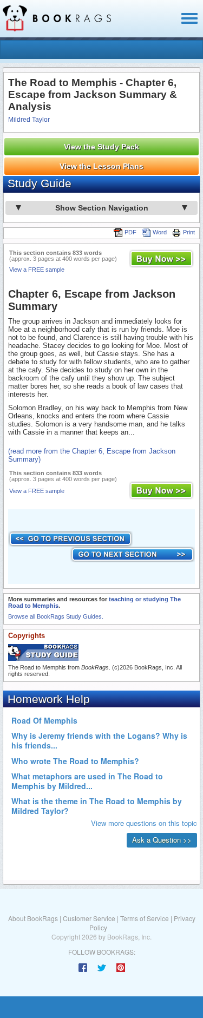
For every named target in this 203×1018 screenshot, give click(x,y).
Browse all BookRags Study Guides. (55, 616)
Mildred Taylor (29, 119)
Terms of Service (144, 918)
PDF (130, 232)
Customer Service (89, 918)
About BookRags (33, 918)
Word (160, 232)
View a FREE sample (36, 269)
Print (189, 232)
